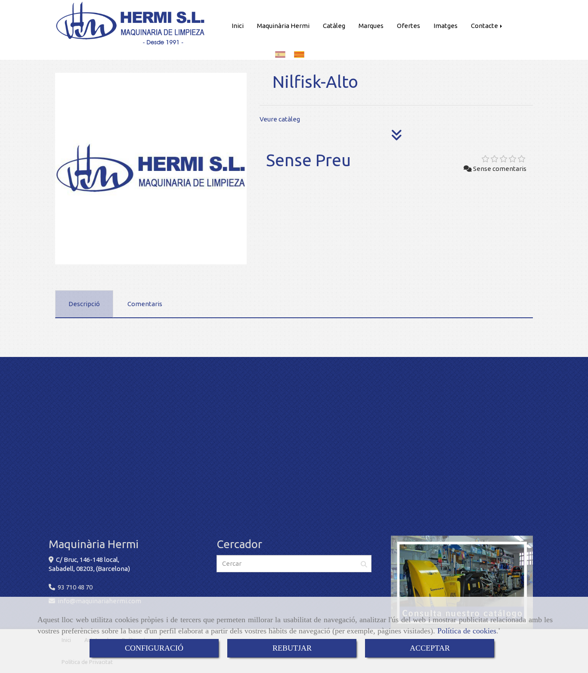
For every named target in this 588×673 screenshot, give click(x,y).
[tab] (84, 304)
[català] (301, 54)
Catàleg (334, 25)
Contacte (485, 25)
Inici (238, 25)
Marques (371, 25)
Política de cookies (466, 630)
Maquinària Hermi (283, 25)
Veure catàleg (280, 119)
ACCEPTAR (430, 648)
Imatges (445, 25)
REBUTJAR (292, 648)
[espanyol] (282, 54)
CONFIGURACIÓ (154, 648)
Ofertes (408, 25)
